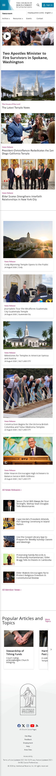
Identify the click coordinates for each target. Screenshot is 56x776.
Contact (40, 18)
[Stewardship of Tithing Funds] (18, 646)
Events (29, 18)
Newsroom (7, 13)
